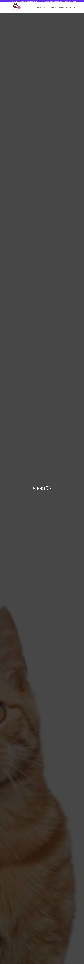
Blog (74, 7)
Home (39, 7)
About (45, 7)
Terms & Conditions (58, 1)
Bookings (61, 7)
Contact (74, 1)
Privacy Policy (68, 1)
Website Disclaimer (48, 1)
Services (52, 7)
